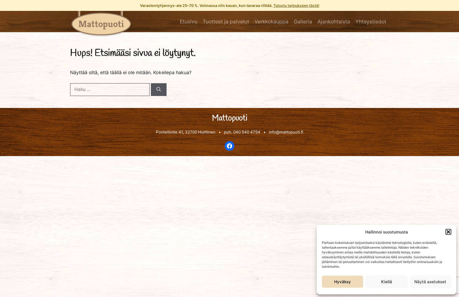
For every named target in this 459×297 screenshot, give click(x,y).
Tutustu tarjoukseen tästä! (296, 5)
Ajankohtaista (333, 21)
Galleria (303, 21)
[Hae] (159, 89)
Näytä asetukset (430, 281)
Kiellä (386, 281)
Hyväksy (342, 281)
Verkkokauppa (271, 21)
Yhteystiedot (370, 21)
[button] (448, 232)
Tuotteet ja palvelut (226, 21)
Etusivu (188, 21)
